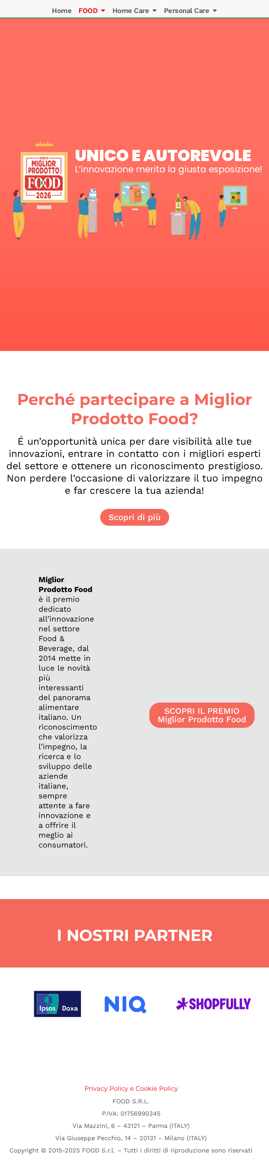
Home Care (130, 10)
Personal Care (186, 10)
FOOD (87, 10)
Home (61, 10)
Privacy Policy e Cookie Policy (131, 1088)
